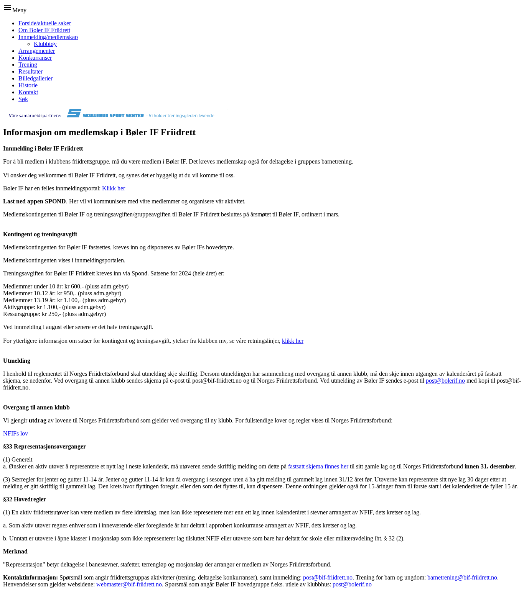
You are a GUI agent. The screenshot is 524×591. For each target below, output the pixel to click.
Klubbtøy (45, 44)
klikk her (292, 340)
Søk (23, 99)
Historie (28, 85)
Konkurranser (35, 57)
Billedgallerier (35, 78)
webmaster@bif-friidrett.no (129, 584)
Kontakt (28, 92)
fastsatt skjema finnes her (318, 466)
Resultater (30, 71)
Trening (27, 64)
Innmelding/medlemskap (48, 37)
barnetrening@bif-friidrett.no (462, 577)
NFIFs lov (15, 433)
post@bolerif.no (445, 380)
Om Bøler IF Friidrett (44, 30)
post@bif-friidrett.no (328, 577)
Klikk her (113, 188)
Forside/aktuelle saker (44, 23)
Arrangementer (36, 50)
